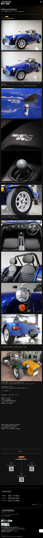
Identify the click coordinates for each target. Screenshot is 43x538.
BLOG (7, 16)
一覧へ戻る (20, 451)
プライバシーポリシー (4, 534)
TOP (2, 11)
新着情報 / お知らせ (8, 11)
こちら (9, 390)
